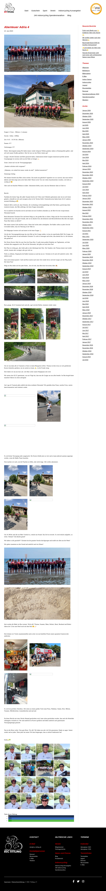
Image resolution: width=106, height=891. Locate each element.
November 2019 (87, 260)
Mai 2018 (85, 304)
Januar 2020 (86, 254)
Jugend (84, 85)
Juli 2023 (85, 187)
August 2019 (86, 269)
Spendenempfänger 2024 (90, 94)
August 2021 (86, 231)
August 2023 (86, 184)
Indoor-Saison (87, 79)
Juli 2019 (85, 272)
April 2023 (85, 192)
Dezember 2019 (87, 257)
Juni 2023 (85, 189)
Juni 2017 (85, 330)
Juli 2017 (85, 327)
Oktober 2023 (86, 178)
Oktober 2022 (86, 207)
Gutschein (35, 11)
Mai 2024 (85, 160)
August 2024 (86, 151)
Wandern (85, 100)
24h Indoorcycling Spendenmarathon (49, 15)
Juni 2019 (85, 275)
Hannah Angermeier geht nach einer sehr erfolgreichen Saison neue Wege (92, 55)
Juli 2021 (85, 234)
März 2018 (85, 310)
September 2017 (87, 321)
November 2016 (87, 348)
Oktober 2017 (86, 318)
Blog (69, 15)
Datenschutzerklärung (18, 882)
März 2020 (85, 248)
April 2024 (85, 163)
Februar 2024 (86, 166)
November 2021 (87, 222)
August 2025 (86, 122)
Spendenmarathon (88, 97)
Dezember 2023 (87, 172)
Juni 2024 (85, 157)
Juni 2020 (85, 245)
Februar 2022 (86, 216)
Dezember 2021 (87, 219)
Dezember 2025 (87, 113)
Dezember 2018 (87, 286)
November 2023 (87, 175)
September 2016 (87, 354)
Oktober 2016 (86, 351)
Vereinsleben (84, 856)
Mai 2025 (85, 131)
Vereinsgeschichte (60, 849)
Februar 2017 (86, 339)
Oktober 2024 (86, 146)
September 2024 (87, 148)
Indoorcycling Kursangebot (69, 11)
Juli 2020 (85, 242)
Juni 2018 (85, 301)
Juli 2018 (85, 298)
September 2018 (87, 295)
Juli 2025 (85, 125)
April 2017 (85, 336)
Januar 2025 (86, 140)
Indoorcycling (86, 82)
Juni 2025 (85, 128)
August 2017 (86, 324)
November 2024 (87, 143)
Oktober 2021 (86, 225)
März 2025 (85, 137)
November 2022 (87, 204)
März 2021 (85, 236)
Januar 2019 (86, 283)
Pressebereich (59, 858)
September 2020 (87, 239)
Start (26, 11)
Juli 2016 (85, 360)
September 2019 (87, 266)
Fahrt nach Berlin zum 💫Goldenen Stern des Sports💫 (91, 33)
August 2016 (86, 357)
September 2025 (87, 119)
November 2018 (87, 289)
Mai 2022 (85, 213)
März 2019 (85, 280)
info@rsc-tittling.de (35, 847)
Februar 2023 (86, 195)
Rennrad (85, 91)
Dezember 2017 (87, 316)
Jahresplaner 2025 (86, 847)
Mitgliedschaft (59, 847)
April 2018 (85, 307)
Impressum (7, 882)
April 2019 (85, 277)
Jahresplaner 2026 (86, 849)
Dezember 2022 (87, 201)
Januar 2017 (86, 342)
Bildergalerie (86, 73)
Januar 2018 (86, 313)
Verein (52, 11)
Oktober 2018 (86, 292)
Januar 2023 (86, 198)
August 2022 (86, 210)
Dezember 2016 (87, 345)
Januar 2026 (86, 110)
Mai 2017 (85, 333)
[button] (9, 816)
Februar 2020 (86, 251)
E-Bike (84, 76)
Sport (45, 11)
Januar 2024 (86, 169)
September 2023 (87, 181)
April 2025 (85, 134)
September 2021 (87, 228)
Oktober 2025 (86, 116)
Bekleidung (86, 70)
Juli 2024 (85, 154)
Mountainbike (86, 88)
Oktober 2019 (86, 263)
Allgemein (85, 67)
